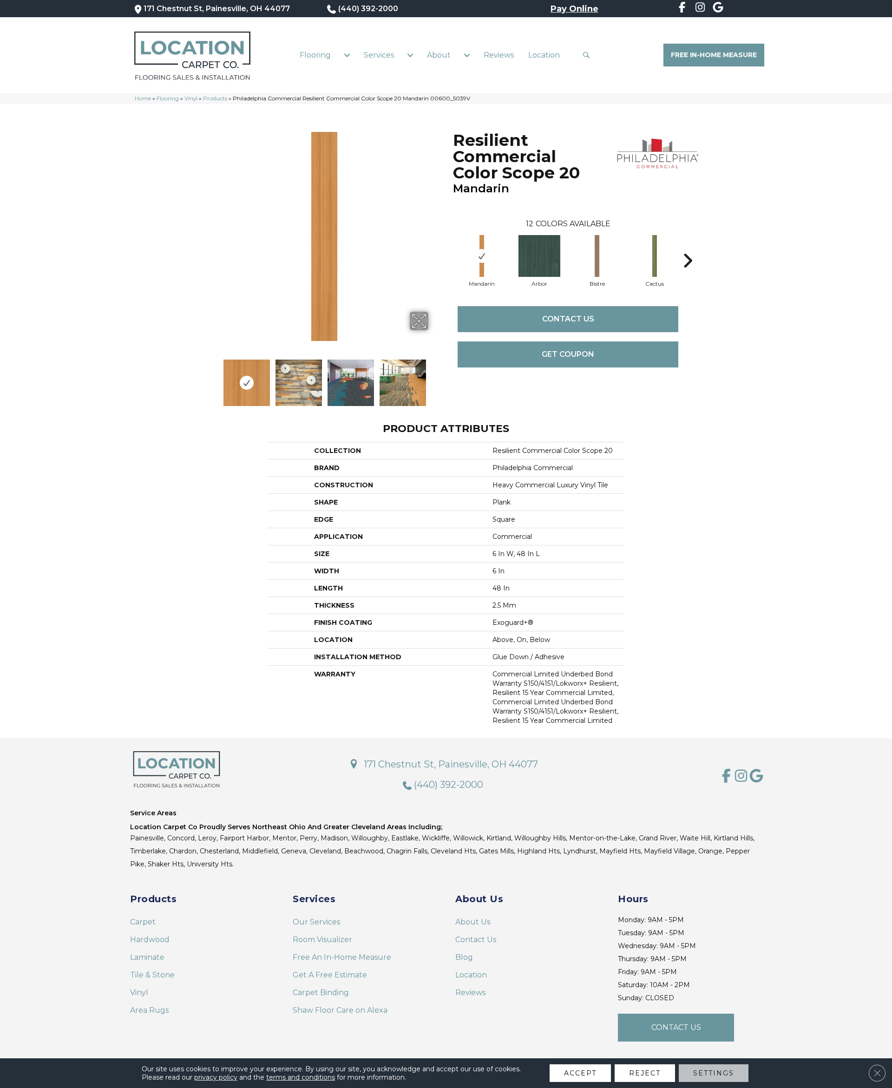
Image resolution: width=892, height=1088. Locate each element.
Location (544, 55)
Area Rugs (149, 1010)
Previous (213, 378)
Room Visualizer (322, 939)
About (439, 55)
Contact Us (568, 319)
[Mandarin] (482, 256)
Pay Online (574, 9)
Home (143, 98)
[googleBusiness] (718, 9)
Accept (580, 1073)
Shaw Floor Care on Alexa (340, 1010)
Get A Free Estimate (330, 974)
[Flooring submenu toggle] (347, 55)
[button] (588, 55)
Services (379, 55)
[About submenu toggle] (467, 55)
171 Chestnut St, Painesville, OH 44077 (217, 8)
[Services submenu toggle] (410, 55)
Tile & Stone (152, 974)
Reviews (499, 55)
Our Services (316, 922)
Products (215, 98)
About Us (472, 922)
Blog (464, 957)
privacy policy (215, 1077)
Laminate (147, 957)
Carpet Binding (321, 992)
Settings (713, 1073)
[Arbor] (539, 256)
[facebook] (682, 9)
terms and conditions (300, 1077)
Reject (645, 1073)
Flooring (315, 55)
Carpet (143, 922)
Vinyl (190, 98)
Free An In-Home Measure (342, 957)
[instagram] (700, 9)
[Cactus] (655, 256)
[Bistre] (597, 256)
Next (434, 378)
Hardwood (150, 939)
